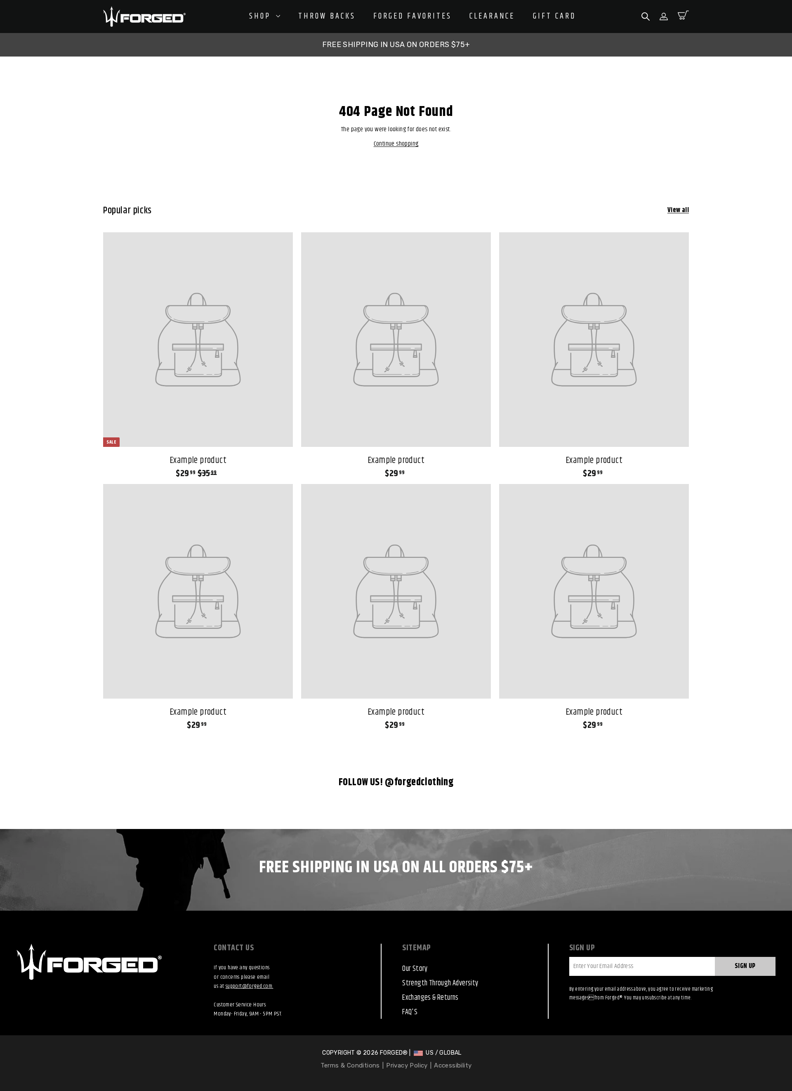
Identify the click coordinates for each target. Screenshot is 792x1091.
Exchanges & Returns (430, 998)
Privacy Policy (407, 1065)
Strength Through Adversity (440, 983)
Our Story (415, 969)
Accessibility (452, 1065)
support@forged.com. (249, 986)
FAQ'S (409, 1012)
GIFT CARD (554, 16)
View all (678, 210)
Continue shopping (396, 144)
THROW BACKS (327, 16)
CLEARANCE (492, 16)
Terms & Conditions (350, 1065)
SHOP (261, 16)
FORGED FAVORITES (412, 16)
